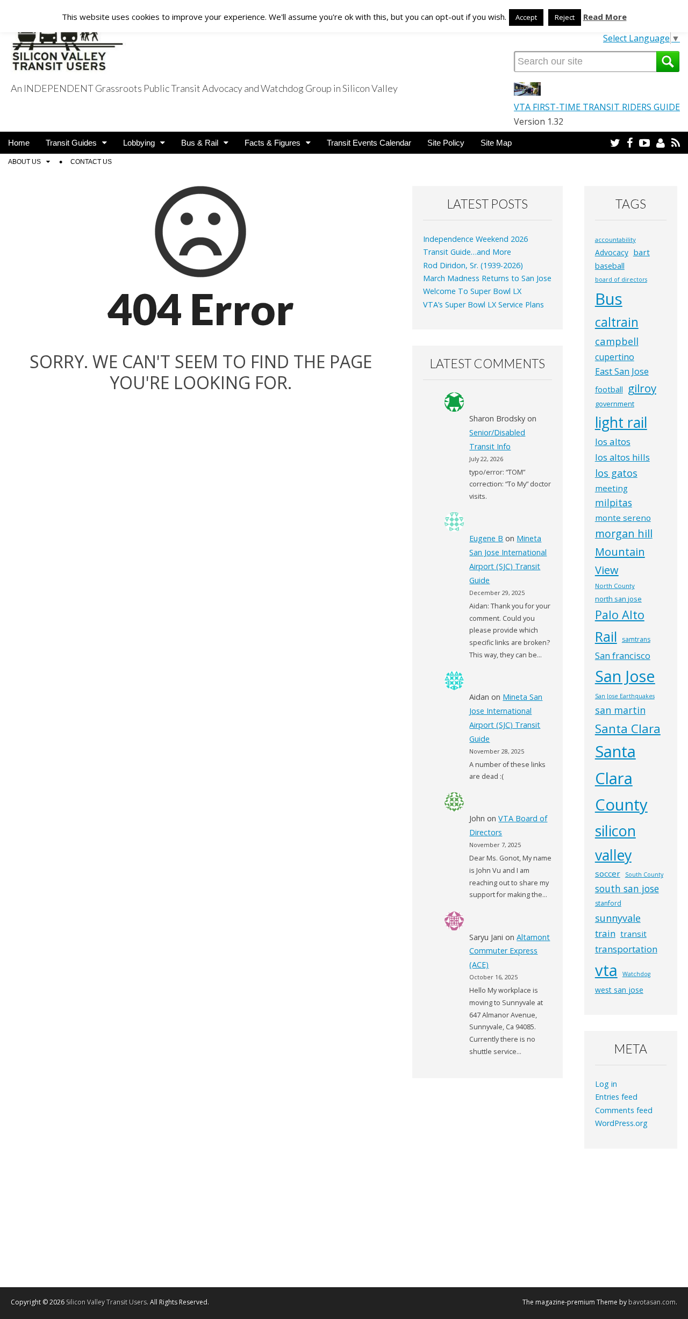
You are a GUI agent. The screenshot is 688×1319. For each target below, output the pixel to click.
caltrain (617, 322)
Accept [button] (526, 17)
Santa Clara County (621, 778)
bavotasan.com (652, 1302)
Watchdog (636, 974)
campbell (617, 341)
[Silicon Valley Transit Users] (68, 39)
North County (615, 586)
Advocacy (611, 252)
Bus (608, 299)
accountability (615, 239)
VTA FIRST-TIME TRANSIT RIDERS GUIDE (597, 107)
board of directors (621, 279)
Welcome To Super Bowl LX (472, 291)
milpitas (613, 502)
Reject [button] (565, 17)
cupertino (614, 357)
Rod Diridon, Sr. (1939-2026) (473, 265)
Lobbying (139, 142)
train (605, 933)
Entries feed (616, 1097)
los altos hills (622, 457)
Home (19, 142)
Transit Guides (71, 142)
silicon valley (615, 843)
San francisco (622, 655)
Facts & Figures (272, 142)
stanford (608, 903)
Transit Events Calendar (369, 142)
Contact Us (91, 162)
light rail (621, 422)
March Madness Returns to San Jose (487, 278)
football (609, 389)
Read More (605, 16)
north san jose (618, 599)
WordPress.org (621, 1123)
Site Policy (445, 142)
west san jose (619, 990)
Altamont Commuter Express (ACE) (509, 951)
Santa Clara (628, 728)
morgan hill (624, 533)
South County (644, 874)
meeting (611, 488)
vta (606, 970)
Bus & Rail (199, 142)
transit (633, 933)
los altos (612, 441)
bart (641, 252)
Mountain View (620, 560)
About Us (24, 162)
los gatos (616, 473)
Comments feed (624, 1110)
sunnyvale (618, 918)
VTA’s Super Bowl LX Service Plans (483, 304)
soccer (607, 873)
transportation (626, 949)
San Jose (625, 675)
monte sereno (623, 517)
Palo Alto (619, 614)
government (614, 403)
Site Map (496, 142)
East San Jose (622, 371)
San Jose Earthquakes (625, 696)
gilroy (642, 388)
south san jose (627, 888)
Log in (606, 1084)
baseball (610, 266)
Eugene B (486, 538)
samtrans (636, 639)
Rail (606, 636)
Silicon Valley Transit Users (106, 1302)
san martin (620, 710)
